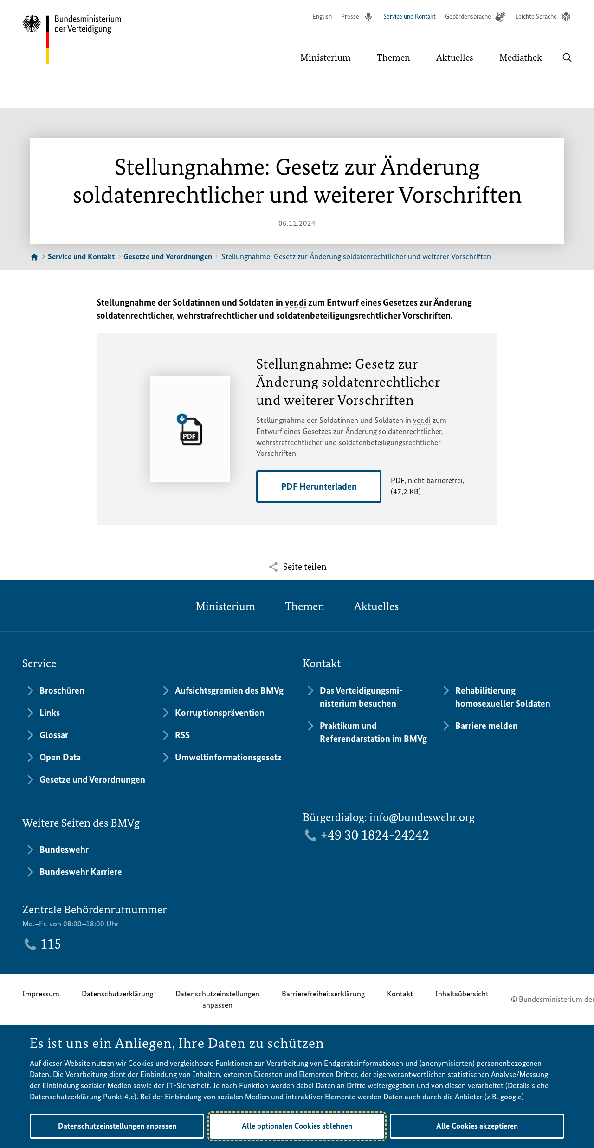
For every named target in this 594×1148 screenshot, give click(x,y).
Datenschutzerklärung (117, 993)
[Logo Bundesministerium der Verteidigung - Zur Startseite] (72, 39)
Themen (304, 606)
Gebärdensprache (468, 16)
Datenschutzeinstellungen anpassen (217, 999)
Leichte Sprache (536, 16)
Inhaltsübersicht (462, 993)
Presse (350, 16)
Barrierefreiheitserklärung (323, 993)
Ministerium (225, 606)
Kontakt (400, 993)
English (322, 16)
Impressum (40, 993)
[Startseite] (34, 257)
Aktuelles (376, 606)
